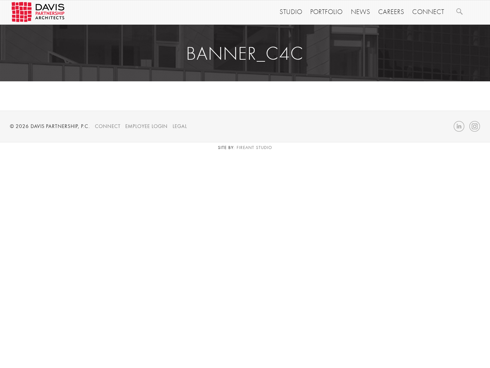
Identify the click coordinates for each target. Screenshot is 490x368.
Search (459, 11)
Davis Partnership (38, 12)
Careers (391, 12)
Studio (291, 12)
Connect (428, 12)
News (360, 12)
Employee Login (146, 126)
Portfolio (326, 12)
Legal (180, 126)
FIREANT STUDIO (254, 147)
